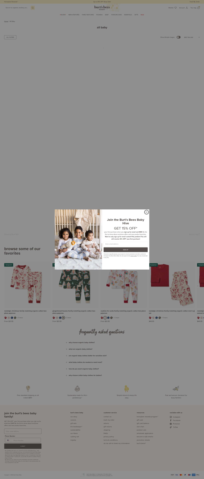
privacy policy (133, 256)
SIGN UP (125, 250)
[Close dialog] (146, 212)
